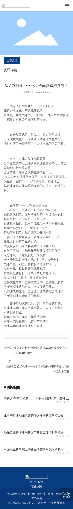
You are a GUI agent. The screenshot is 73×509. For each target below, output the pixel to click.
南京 (62, 502)
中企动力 (53, 502)
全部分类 (12, 60)
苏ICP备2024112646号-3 (21, 502)
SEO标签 (36, 498)
